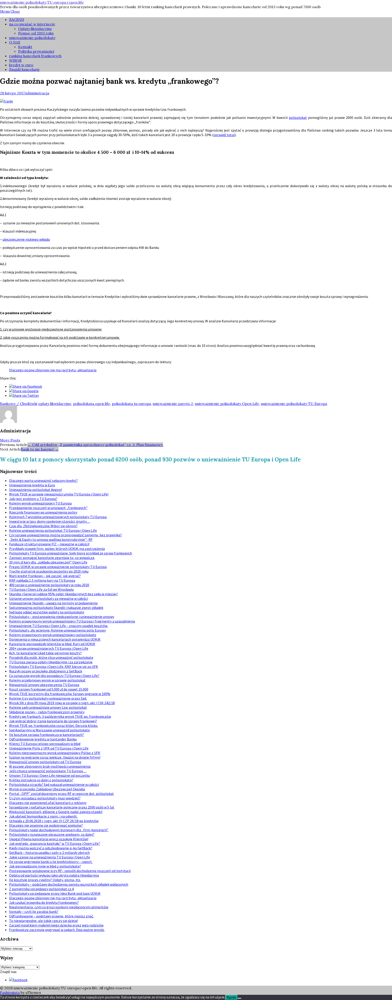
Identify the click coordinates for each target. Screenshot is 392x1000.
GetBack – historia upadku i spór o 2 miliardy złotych (49, 852)
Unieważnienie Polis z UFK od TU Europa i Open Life (48, 748)
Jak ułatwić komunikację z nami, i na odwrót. (43, 816)
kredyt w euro (21, 65)
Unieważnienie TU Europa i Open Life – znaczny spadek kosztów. (58, 625)
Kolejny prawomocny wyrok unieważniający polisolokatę (52, 634)
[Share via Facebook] (25, 386)
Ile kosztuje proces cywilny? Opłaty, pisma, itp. (45, 879)
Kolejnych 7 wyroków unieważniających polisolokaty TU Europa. (58, 517)
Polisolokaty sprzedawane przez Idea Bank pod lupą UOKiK (54, 893)
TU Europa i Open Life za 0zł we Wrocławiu (41, 589)
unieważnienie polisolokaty (32, 37)
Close (15, 11)
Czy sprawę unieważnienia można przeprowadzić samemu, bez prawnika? (65, 535)
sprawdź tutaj (224, 134)
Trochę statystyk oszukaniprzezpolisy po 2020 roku (48, 571)
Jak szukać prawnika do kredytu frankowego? (44, 902)
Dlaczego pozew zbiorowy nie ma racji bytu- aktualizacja (52, 370)
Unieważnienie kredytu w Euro (32, 485)
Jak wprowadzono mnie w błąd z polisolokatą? (45, 866)
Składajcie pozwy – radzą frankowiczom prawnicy (46, 712)
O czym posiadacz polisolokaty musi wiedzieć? (45, 798)
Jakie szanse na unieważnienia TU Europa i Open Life (49, 857)
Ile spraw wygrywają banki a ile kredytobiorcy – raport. (51, 861)
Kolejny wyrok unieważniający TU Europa (40, 503)
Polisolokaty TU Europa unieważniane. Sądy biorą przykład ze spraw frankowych (70, 553)
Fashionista (10, 992)
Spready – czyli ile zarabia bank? (33, 911)
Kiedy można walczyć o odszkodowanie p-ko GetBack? (50, 848)
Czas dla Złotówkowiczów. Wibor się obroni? (43, 526)
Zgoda (231, 997)
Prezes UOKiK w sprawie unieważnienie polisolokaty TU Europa (58, 566)
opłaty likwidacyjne (54, 403)
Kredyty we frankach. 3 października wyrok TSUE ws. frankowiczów (60, 716)
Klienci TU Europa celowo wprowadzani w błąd (44, 743)
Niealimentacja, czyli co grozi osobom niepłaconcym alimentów (58, 907)
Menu (5, 11)
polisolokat (298, 117)
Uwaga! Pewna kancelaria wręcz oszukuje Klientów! (48, 839)
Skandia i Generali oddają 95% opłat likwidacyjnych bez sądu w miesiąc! (63, 594)
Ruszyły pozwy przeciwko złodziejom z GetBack (45, 671)
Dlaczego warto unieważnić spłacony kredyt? (43, 480)
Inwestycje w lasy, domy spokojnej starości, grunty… (49, 521)
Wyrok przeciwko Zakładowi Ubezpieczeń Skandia (47, 789)
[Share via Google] (24, 391)
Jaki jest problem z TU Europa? (33, 498)
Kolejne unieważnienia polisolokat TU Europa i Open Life (53, 530)
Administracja (37, 93)
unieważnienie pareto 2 (173, 403)
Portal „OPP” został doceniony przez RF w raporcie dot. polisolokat (61, 793)
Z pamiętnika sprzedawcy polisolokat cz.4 (41, 889)
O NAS (14, 42)
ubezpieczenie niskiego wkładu (26, 239)
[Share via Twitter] (24, 395)
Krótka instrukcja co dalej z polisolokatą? (41, 780)
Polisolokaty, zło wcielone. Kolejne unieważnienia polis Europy (57, 630)
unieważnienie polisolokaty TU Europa (294, 403)
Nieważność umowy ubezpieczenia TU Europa (44, 684)
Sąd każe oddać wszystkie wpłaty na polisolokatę (46, 612)
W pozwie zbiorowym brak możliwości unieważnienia (50, 766)
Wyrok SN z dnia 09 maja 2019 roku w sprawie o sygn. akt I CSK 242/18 (62, 703)
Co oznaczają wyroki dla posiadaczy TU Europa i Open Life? (54, 675)
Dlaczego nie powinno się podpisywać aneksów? (46, 825)
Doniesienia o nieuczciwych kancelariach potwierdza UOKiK (54, 639)
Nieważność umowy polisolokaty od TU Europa (45, 762)
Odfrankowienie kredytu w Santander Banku (43, 739)
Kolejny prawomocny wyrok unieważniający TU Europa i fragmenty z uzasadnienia (72, 621)
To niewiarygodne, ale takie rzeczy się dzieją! (43, 920)
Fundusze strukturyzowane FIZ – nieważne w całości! (49, 544)
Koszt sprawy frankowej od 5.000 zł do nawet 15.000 (48, 689)
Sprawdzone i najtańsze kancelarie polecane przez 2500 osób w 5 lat (61, 807)
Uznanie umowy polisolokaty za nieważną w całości (48, 598)
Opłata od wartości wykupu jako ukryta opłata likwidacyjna (54, 875)
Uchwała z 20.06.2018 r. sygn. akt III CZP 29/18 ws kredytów (53, 821)
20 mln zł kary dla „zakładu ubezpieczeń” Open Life (48, 562)
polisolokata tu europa (131, 403)
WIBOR (15, 60)
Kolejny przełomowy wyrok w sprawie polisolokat (47, 680)
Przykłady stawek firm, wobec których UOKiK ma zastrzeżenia (57, 548)
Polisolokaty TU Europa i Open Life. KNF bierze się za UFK (53, 666)
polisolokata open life (91, 403)
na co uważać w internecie (32, 24)
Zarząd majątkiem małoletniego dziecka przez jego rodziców (56, 925)
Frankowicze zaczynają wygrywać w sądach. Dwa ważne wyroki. (57, 929)
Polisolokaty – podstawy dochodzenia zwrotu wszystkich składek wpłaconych (68, 884)
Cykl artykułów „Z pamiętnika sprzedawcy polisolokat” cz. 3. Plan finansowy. (95, 444)
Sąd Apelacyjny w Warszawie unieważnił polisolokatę (49, 730)
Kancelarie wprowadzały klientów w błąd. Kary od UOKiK (52, 644)
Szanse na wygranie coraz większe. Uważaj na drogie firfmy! (54, 757)
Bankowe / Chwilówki (18, 403)
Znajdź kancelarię (24, 69)
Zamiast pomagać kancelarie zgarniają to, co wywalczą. (52, 557)
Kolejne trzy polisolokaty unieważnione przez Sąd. (48, 698)
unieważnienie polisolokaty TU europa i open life (42, 2)
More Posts (10, 440)
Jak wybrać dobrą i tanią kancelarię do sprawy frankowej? (53, 721)
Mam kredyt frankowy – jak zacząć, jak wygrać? (45, 576)
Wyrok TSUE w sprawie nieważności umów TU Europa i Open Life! (58, 494)
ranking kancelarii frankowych (35, 56)
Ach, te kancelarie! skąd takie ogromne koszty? (45, 653)
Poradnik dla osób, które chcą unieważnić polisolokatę (51, 657)
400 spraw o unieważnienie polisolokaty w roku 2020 (49, 585)
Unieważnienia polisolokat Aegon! (35, 489)
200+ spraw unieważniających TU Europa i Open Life (48, 648)
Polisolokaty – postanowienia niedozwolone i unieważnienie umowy (61, 616)
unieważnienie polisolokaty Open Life (227, 403)
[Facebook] (18, 980)
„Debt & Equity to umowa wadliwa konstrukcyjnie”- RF (51, 539)
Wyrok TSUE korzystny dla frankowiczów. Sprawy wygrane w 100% (59, 693)
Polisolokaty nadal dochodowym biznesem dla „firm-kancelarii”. (58, 830)
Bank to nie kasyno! (40, 449)
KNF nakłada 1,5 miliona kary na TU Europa (42, 580)
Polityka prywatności (36, 51)
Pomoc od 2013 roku (36, 33)
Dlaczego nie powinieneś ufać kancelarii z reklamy (47, 802)
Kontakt (25, 46)
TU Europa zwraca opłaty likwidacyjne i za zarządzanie (51, 662)
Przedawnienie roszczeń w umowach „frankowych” (48, 507)
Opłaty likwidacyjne (35, 28)
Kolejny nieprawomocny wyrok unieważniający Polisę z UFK (54, 752)
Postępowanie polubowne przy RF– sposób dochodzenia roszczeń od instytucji (70, 870)
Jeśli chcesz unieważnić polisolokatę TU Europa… (47, 771)
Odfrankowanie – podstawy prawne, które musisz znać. (51, 916)
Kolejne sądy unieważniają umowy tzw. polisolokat (48, 707)
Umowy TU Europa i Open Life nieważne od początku (49, 775)
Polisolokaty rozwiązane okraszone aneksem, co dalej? (51, 834)
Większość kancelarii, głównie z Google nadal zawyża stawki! (55, 811)
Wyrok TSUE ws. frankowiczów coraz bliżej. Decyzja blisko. (53, 725)
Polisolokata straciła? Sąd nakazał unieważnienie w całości (54, 784)
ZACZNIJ (16, 19)
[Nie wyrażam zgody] (239, 998)
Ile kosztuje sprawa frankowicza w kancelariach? (46, 734)
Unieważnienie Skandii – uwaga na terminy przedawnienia (53, 603)
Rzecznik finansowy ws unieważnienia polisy (43, 512)
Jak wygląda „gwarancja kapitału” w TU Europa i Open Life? (54, 843)
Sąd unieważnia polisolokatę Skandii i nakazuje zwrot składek (56, 607)
